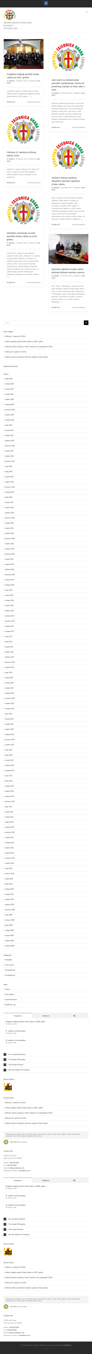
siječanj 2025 (9, 440)
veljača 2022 (9, 507)
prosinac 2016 (10, 662)
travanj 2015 (9, 719)
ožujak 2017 (9, 647)
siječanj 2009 (9, 946)
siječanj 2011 (9, 853)
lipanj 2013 (8, 781)
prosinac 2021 (10, 518)
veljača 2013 (9, 791)
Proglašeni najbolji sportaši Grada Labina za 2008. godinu (25, 1022)
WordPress (68, 1345)
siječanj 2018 (9, 616)
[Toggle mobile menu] (87, 12)
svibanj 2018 (9, 600)
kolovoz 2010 (9, 873)
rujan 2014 (8, 750)
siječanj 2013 (9, 796)
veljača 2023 (9, 482)
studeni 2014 (9, 745)
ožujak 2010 (9, 894)
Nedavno (46, 1016)
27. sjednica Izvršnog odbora (16, 1031)
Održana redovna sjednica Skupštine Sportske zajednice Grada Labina (66, 181)
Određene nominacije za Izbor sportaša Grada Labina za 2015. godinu (22, 236)
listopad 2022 (9, 492)
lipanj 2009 (8, 925)
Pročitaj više (11, 102)
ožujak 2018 (9, 605)
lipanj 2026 (8, 379)
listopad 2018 (9, 585)
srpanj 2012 (9, 812)
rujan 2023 (8, 466)
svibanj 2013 (9, 786)
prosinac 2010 (10, 858)
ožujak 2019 (9, 559)
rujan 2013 (8, 776)
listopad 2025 (9, 420)
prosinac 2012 (10, 801)
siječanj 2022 (9, 513)
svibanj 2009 (9, 930)
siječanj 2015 (9, 734)
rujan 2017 (8, 636)
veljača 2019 (9, 564)
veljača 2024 (9, 456)
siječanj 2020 (9, 549)
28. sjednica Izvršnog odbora (16, 1040)
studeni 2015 (9, 703)
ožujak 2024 (9, 451)
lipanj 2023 (8, 471)
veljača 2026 (9, 399)
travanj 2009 (9, 935)
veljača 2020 (9, 544)
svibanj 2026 (9, 384)
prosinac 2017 (10, 621)
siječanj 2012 (9, 827)
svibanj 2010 (9, 889)
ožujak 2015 (9, 724)
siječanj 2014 (9, 765)
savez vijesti (9, 965)
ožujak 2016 (9, 688)
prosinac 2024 (10, 446)
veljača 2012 (9, 822)
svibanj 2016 (9, 683)
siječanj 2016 (9, 693)
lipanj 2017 (8, 642)
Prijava (7, 989)
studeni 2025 (9, 415)
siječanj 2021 (9, 533)
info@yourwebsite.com (16, 1168)
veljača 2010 (9, 899)
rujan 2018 (8, 590)
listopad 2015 (9, 709)
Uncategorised (10, 970)
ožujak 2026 (9, 394)
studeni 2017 (9, 626)
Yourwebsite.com (24, 1171)
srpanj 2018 (9, 595)
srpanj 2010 (9, 879)
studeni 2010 (9, 863)
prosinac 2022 (10, 487)
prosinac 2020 (10, 538)
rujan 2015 (8, 714)
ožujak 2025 (9, 435)
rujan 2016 (8, 672)
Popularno (18, 1016)
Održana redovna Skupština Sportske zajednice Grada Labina (26, 357)
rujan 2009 (8, 915)
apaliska (11, 81)
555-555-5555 (14, 1163)
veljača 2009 (9, 941)
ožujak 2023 (9, 477)
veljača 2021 (9, 528)
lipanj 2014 (8, 755)
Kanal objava (9, 994)
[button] (46, 1054)
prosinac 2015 (10, 698)
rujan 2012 (8, 807)
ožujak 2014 (9, 760)
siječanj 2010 (9, 904)
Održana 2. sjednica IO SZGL (15, 336)
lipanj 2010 (8, 884)
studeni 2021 (9, 523)
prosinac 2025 (10, 410)
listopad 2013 (9, 770)
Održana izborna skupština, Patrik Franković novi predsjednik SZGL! (29, 347)
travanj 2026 (9, 389)
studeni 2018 (9, 580)
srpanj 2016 (9, 678)
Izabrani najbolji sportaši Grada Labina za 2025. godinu (24, 341)
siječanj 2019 (9, 569)
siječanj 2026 (9, 404)
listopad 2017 (9, 631)
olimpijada (8, 960)
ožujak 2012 (9, 817)
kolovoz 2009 (9, 920)
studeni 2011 (9, 837)
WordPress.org (10, 1005)
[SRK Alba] (8, 1087)
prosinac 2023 (10, 461)
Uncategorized (10, 975)
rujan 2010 (8, 868)
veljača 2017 (9, 652)
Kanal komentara (11, 999)
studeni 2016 (9, 667)
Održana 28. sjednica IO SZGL (15, 352)
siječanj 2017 (9, 657)
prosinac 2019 (10, 554)
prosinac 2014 (10, 739)
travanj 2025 (9, 430)
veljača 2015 (9, 729)
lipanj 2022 (8, 497)
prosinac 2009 (10, 910)
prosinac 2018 (10, 575)
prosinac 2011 (10, 832)
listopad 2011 (9, 843)
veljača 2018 (9, 611)
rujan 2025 (8, 425)
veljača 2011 (9, 848)
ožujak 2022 (9, 502)
